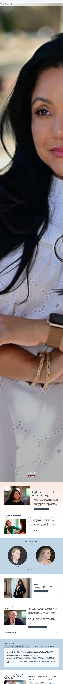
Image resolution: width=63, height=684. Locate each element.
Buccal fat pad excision (35, 679)
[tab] (17, 646)
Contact (60, 3)
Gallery (51, 3)
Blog (55, 3)
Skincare (46, 3)
